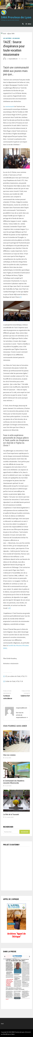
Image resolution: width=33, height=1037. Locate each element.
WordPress (6, 1034)
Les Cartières (7, 38)
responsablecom (13, 59)
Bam (13, 1034)
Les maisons (16, 38)
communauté (9, 106)
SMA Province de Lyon (16, 17)
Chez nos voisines (9, 755)
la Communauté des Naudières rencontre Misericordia (13, 782)
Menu (29, 24)
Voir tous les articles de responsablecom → (22, 715)
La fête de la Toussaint (11, 814)
